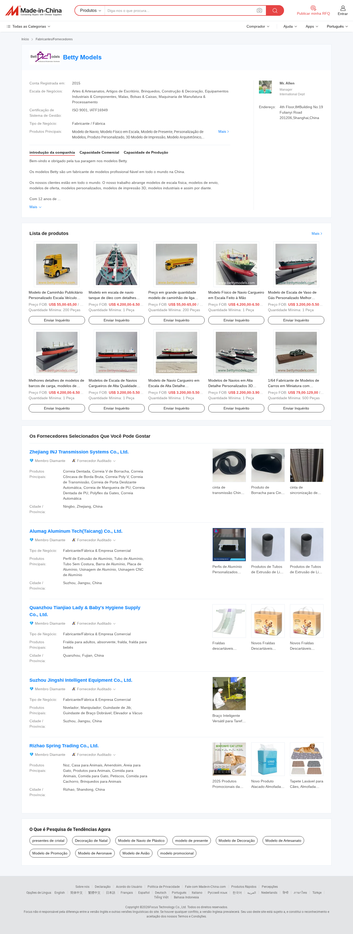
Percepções (270, 886)
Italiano (197, 892)
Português (179, 892)
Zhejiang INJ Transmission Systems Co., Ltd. (79, 451)
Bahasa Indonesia (186, 897)
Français (127, 892)
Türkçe (316, 892)
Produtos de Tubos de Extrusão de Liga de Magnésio (267, 571)
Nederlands (269, 892)
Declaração (103, 886)
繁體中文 (94, 892)
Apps (310, 26)
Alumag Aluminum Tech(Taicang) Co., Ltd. (75, 531)
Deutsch (160, 892)
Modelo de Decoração (237, 840)
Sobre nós (82, 886)
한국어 (237, 892)
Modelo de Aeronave (95, 853)
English (60, 892)
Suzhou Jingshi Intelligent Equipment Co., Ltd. (80, 680)
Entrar (343, 14)
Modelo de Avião (136, 853)
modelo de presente (191, 840)
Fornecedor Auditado (97, 461)
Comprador (256, 26)
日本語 (110, 892)
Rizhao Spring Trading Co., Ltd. (64, 745)
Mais (222, 131)
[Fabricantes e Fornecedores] (33, 10)
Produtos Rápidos (243, 886)
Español (144, 892)
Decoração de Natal (91, 840)
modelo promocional (177, 853)
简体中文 (76, 892)
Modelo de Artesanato (283, 840)
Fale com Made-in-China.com (205, 886)
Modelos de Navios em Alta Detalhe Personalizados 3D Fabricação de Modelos (230, 385)
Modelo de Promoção (49, 853)
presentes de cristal (48, 840)
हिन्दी (285, 892)
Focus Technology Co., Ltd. (168, 907)
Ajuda (288, 26)
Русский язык (217, 892)
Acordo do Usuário (129, 886)
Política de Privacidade (164, 886)
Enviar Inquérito (57, 320)
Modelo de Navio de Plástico (141, 840)
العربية (251, 892)
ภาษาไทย (300, 892)
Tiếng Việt (161, 897)
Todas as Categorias (29, 26)
